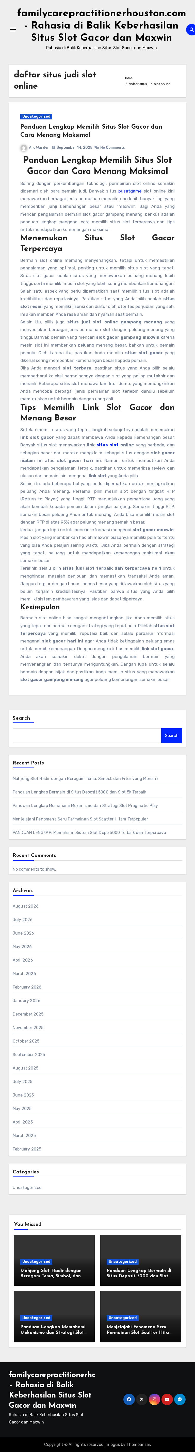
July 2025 (22, 1081)
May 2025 (22, 1108)
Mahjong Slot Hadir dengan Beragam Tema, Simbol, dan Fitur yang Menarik (85, 778)
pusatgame (130, 191)
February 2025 (27, 1149)
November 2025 (28, 1027)
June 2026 (23, 933)
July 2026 (23, 919)
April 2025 (23, 1122)
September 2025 (29, 1054)
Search (21, 718)
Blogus (113, 1444)
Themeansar (138, 1444)
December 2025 (28, 1014)
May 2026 (22, 946)
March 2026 (24, 973)
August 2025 (25, 1068)
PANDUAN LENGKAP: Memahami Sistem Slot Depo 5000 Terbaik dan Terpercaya (89, 832)
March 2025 (24, 1135)
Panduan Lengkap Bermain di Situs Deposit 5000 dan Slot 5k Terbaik (79, 792)
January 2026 (26, 1000)
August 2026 (26, 906)
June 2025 (23, 1095)
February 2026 (27, 987)
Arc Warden (39, 147)
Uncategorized (36, 116)
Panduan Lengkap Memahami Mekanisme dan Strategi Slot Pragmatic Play (85, 805)
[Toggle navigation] (13, 29)
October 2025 (26, 1041)
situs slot (107, 444)
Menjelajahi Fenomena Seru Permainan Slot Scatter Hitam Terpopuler (80, 819)
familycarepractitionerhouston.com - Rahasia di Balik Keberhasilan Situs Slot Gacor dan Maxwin (101, 26)
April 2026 (23, 960)
